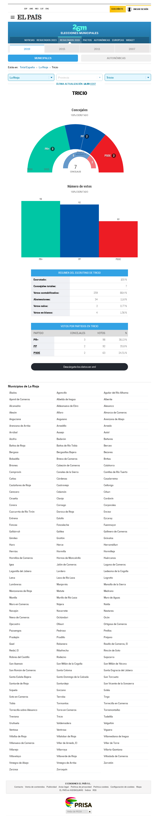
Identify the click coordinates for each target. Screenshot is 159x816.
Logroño (108, 577)
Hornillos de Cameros (21, 558)
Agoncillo (62, 392)
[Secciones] (12, 17)
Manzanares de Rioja (20, 591)
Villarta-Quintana (113, 749)
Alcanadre (15, 406)
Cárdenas (62, 478)
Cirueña (13, 498)
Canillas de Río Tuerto (115, 472)
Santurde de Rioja (19, 683)
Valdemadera (64, 723)
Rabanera (62, 643)
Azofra (12, 439)
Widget (130, 40)
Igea (11, 564)
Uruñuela (14, 723)
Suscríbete (117, 9)
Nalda (107, 604)
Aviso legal (64, 787)
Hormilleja (109, 551)
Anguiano (62, 419)
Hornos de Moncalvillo (69, 558)
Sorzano (61, 690)
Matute (60, 591)
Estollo (60, 518)
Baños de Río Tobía (67, 445)
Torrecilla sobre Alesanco (23, 710)
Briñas (107, 458)
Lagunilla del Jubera (20, 571)
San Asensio (16, 663)
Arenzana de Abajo (114, 419)
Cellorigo (108, 485)
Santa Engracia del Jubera (118, 670)
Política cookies (101, 787)
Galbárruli (14, 531)
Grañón (61, 538)
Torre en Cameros (66, 710)
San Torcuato (111, 676)
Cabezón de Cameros (68, 465)
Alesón (13, 412)
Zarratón (108, 762)
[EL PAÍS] (29, 17)
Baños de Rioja (17, 445)
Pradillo (61, 637)
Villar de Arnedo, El (67, 743)
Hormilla (61, 551)
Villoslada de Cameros (116, 756)
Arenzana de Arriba (19, 425)
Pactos (87, 40)
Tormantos (62, 703)
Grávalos (108, 538)
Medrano (108, 591)
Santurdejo (63, 683)
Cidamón (61, 491)
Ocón (107, 617)
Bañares (108, 439)
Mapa (139, 787)
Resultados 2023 (47, 40)
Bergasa (13, 452)
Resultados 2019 (70, 40)
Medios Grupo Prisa (78, 811)
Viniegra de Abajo (19, 762)
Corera (13, 505)
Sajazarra (109, 657)
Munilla (13, 597)
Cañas (12, 478)
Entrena (13, 518)
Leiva (12, 577)
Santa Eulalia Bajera (20, 676)
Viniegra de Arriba (66, 762)
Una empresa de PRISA (78, 802)
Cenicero (14, 491)
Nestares (109, 610)
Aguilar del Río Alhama (116, 392)
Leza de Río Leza (66, 577)
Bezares (108, 452)
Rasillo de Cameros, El (116, 643)
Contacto (18, 787)
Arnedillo (61, 425)
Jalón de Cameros (66, 564)
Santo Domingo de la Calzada (73, 676)
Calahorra (109, 465)
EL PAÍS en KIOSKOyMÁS (71, 790)
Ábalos (13, 392)
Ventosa (13, 729)
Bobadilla (14, 458)
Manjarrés (62, 584)
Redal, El (14, 650)
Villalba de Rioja (18, 736)
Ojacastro (14, 624)
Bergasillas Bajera (66, 452)
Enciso (107, 511)
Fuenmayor (110, 524)
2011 (97, 49)
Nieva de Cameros (19, 617)
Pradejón (14, 637)
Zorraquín (62, 769)
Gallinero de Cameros (115, 531)
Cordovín (108, 498)
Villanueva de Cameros (21, 743)
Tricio (60, 716)
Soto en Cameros (18, 696)
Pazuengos (15, 630)
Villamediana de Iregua (116, 736)
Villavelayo (15, 756)
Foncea (13, 524)
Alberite (108, 399)
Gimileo (13, 538)
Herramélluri (111, 544)
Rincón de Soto (112, 650)
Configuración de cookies (122, 787)
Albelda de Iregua (66, 399)
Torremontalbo (112, 710)
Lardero (61, 571)
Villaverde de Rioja (67, 756)
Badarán (61, 439)
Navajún (13, 610)
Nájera (60, 604)
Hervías (13, 551)
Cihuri (107, 491)
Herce (60, 544)
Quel (11, 643)
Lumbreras (15, 584)
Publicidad (52, 787)
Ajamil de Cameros (19, 399)
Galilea (60, 531)
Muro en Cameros (19, 604)
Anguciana (15, 419)
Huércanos (110, 558)
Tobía (12, 703)
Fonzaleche (63, 524)
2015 (62, 49)
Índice (88, 790)
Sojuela (13, 690)
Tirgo (107, 696)
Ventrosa (61, 729)
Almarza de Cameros (115, 412)
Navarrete (62, 610)
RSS (94, 790)
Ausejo (60, 432)
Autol (106, 432)
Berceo (108, 445)
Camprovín (15, 472)
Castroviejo (63, 485)
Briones (13, 465)
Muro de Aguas (112, 597)
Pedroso (61, 630)
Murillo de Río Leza (67, 597)
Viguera (108, 729)
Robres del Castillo (19, 657)
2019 (27, 49)
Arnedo (108, 425)
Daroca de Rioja (65, 511)
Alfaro (60, 412)
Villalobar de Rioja (66, 736)
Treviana (14, 716)
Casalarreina (111, 478)
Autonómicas (116, 58)
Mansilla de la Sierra (115, 584)
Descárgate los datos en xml (79, 366)
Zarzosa (13, 769)
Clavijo (60, 498)
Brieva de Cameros (67, 458)
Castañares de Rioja (20, 485)
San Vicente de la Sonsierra (119, 683)
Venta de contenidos (35, 787)
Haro (12, 544)
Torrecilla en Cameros (116, 703)
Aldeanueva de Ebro (67, 406)
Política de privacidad (81, 787)
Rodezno (61, 657)
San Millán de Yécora (115, 663)
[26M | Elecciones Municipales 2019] (79, 29)
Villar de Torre (111, 743)
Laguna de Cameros (115, 564)
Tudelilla (108, 716)
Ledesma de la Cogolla (116, 571)
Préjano (108, 637)
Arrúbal (13, 432)
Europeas (118, 40)
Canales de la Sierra (68, 472)
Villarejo (13, 749)
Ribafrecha (63, 650)
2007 (132, 49)
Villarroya (62, 749)
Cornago (61, 505)
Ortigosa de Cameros (115, 624)
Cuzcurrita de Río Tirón (22, 511)
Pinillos (107, 630)
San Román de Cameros (22, 670)
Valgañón (109, 723)
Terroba (61, 696)
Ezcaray (108, 518)
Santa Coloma (64, 670)
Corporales (110, 505)
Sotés (107, 690)
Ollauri (60, 624)
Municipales (43, 58)
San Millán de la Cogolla (69, 663)
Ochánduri (62, 617)
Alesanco (109, 406)
